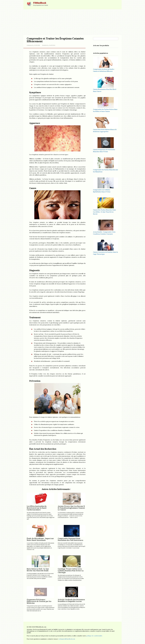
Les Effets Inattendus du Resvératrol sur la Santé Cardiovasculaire (36, 508)
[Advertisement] (72, 22)
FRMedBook (39, 3)
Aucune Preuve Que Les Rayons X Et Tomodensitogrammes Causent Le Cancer (71, 508)
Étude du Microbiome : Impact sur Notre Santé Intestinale (40, 539)
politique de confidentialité (94, 636)
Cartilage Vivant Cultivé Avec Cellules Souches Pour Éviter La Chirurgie (70, 570)
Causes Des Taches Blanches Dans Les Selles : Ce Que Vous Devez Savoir (104, 212)
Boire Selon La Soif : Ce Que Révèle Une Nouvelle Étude (38, 570)
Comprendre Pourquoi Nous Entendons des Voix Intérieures (70, 539)
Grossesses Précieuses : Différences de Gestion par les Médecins (39, 601)
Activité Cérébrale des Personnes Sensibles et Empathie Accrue (71, 600)
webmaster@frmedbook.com (67, 639)
